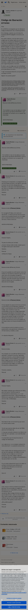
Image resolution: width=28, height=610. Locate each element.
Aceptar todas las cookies (14, 607)
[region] (14, 587)
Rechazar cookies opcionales (14, 602)
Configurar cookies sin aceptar (14, 598)
